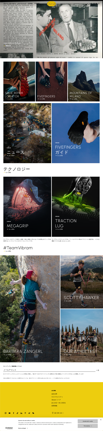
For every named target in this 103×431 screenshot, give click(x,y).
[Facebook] (13, 412)
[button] (59, 413)
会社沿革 (54, 394)
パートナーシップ (22, 3)
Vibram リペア (56, 400)
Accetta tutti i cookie (88, 421)
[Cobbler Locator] (96, 4)
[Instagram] (5, 412)
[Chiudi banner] (100, 419)
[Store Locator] (94, 4)
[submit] (97, 370)
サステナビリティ (57, 397)
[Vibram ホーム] (51, 3)
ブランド (5, 3)
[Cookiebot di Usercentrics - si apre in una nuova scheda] (9, 428)
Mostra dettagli (22, 428)
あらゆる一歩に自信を (59, 403)
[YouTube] (9, 412)
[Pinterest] (25, 412)
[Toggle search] (91, 4)
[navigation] (21, 4)
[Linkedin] (21, 412)
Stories (30, 3)
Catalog (36, 3)
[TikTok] (17, 412)
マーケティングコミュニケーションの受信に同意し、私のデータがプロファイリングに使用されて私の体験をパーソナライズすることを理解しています (44, 374)
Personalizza (87, 425)
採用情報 (54, 406)
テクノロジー (12, 3)
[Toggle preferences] (99, 4)
